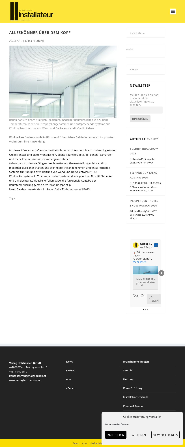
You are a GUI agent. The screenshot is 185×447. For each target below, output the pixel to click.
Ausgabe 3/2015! (80, 189)
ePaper (70, 388)
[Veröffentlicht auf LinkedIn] (156, 245)
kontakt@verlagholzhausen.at (27, 376)
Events (70, 370)
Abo (68, 379)
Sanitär (127, 370)
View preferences (165, 435)
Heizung (128, 379)
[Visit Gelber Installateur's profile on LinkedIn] (136, 245)
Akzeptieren (115, 435)
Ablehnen (139, 435)
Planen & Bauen (133, 406)
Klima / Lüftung (34, 40)
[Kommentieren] (141, 299)
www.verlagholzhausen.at (25, 380)
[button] (130, 273)
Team (76, 443)
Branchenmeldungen (136, 361)
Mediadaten (96, 443)
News (69, 361)
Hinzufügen (140, 119)
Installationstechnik (135, 397)
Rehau (13, 163)
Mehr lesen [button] (140, 262)
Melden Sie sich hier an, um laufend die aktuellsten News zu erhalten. (144, 100)
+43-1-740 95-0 (18, 371)
